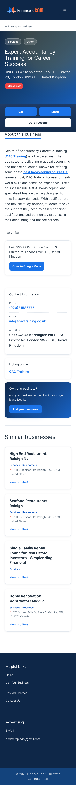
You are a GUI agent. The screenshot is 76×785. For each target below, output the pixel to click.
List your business (25, 409)
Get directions (38, 122)
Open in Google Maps (26, 266)
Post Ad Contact (16, 693)
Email (55, 111)
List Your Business (17, 682)
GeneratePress (38, 779)
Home (9, 675)
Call (21, 111)
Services (13, 41)
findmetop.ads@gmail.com (23, 739)
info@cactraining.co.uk (27, 321)
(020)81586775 (21, 308)
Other (30, 41)
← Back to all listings (18, 26)
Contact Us (13, 700)
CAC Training (19, 371)
